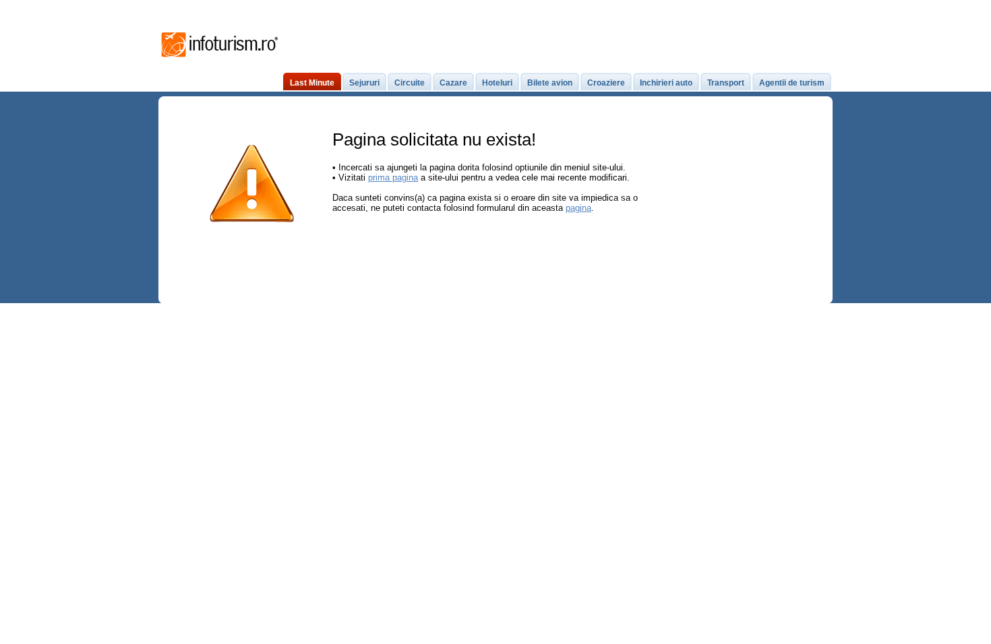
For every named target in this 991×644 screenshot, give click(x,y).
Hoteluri (497, 83)
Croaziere (606, 83)
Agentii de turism (791, 83)
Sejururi (364, 83)
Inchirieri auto (666, 83)
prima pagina (393, 177)
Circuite (409, 83)
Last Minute (312, 83)
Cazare (453, 83)
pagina (578, 208)
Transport (725, 83)
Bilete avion (549, 83)
